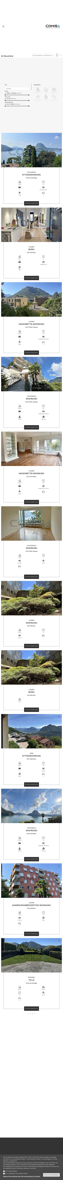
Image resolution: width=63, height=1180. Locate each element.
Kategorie (37, 85)
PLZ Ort (8, 88)
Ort (6, 85)
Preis (6, 91)
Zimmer (7, 97)
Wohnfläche (9, 102)
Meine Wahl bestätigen (51, 1175)
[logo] (52, 26)
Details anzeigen (31, 203)
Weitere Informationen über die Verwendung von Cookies (21, 1176)
